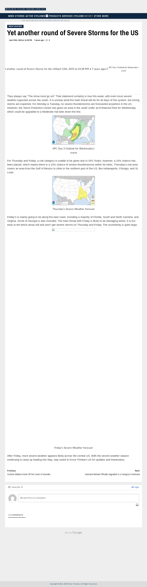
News (11, 16)
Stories (19, 16)
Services (67, 16)
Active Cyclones (37, 16)
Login (136, 487)
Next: (112, 472)
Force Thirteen (25, 5)
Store (97, 16)
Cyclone (83, 16)
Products (55, 16)
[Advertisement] (73, 556)
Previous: (28, 472)
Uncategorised (15, 26)
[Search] (141, 16)
